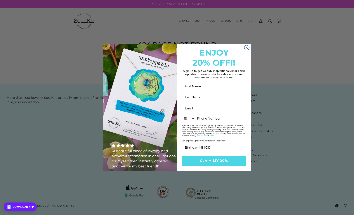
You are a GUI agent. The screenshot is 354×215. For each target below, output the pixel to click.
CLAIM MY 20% (214, 161)
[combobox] (188, 118)
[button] (20, 206)
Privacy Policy (202, 136)
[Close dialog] (246, 47)
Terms (211, 136)
